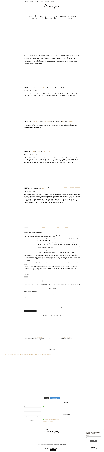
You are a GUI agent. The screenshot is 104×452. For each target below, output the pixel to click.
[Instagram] (77, 1)
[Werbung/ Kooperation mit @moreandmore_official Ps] (60, 362)
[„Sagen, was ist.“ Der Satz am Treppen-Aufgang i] (25, 392)
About (52, 1)
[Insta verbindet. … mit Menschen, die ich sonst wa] (60, 382)
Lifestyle (47, 1)
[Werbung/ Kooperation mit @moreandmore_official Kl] (95, 382)
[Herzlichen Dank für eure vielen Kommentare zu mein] (78, 362)
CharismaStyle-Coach (37, 337)
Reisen (41, 1)
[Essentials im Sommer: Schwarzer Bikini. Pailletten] (95, 362)
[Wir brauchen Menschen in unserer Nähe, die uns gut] (8, 362)
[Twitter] (50, 281)
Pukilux (51, 87)
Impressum (64, 411)
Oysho (43, 87)
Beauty (31, 1)
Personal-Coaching (74, 235)
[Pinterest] (52, 281)
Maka (43, 227)
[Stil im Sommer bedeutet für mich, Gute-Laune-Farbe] (43, 372)
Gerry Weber (47, 121)
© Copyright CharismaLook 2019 (45, 444)
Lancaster (71, 121)
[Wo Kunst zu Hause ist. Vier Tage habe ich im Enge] (95, 372)
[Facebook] (75, 1)
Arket (39, 151)
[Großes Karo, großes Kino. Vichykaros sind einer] (43, 382)
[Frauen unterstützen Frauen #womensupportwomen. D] (8, 392)
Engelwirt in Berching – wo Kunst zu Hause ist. (31, 406)
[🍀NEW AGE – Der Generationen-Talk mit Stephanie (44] (25, 362)
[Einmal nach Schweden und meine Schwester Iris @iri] (78, 382)
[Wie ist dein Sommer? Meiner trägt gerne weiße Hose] (8, 372)
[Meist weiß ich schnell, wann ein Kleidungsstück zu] (43, 362)
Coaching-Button (64, 262)
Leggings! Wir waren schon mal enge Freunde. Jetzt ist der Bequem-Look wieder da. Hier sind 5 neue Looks (52, 17)
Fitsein (36, 1)
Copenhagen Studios (75, 187)
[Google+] (55, 281)
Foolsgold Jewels (48, 151)
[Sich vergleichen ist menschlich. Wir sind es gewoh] (8, 382)
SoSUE (33, 151)
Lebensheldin (36, 121)
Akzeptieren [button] (53, 450)
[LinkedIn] (53, 281)
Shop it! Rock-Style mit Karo (66, 338)
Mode (26, 1)
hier (66, 87)
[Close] (102, 429)
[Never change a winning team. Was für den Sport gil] (78, 372)
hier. (65, 187)
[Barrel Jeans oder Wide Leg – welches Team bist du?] (25, 382)
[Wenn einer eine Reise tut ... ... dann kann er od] (60, 372)
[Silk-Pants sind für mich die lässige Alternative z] (25, 372)
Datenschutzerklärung (66, 414)
